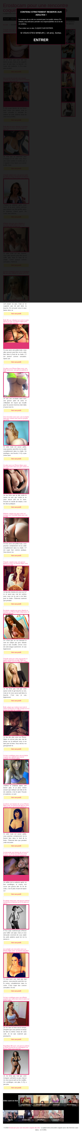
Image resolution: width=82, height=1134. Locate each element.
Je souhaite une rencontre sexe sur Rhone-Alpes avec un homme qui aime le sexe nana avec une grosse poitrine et (16, 951)
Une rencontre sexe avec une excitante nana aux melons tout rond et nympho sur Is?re (16, 418)
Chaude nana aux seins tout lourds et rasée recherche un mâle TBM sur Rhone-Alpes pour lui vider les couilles (15, 660)
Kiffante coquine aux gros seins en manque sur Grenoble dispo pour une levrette (15, 515)
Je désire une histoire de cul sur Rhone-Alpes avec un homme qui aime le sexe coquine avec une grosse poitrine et (16, 805)
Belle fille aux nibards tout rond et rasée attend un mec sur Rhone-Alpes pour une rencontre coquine (16, 321)
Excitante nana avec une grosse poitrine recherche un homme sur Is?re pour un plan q (16, 902)
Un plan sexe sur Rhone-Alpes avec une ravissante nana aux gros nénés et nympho (15, 466)
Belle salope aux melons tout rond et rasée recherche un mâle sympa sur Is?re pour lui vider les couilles (16, 708)
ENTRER (41, 40)
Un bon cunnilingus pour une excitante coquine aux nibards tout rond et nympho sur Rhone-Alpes (15, 757)
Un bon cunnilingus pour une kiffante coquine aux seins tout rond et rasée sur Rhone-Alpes (16, 999)
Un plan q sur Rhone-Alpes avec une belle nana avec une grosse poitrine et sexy (15, 370)
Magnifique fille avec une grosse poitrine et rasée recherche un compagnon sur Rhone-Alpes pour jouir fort (16, 1047)
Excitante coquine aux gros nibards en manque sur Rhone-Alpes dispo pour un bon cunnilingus (16, 612)
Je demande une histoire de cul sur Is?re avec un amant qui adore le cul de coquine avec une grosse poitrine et (15, 853)
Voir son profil (16, 313)
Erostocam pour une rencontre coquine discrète (24, 1128)
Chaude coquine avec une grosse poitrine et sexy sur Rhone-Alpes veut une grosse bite (15, 563)
